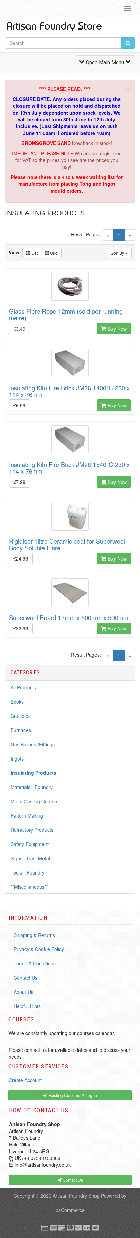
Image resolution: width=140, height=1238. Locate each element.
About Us (23, 991)
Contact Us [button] (72, 1180)
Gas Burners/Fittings (33, 744)
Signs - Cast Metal (30, 858)
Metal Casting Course (34, 801)
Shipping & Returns (34, 934)
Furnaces (21, 730)
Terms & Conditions (35, 963)
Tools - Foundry (28, 872)
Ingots (17, 758)
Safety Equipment (30, 844)
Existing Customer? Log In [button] (72, 1095)
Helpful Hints (27, 1006)
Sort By (118, 253)
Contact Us (25, 977)
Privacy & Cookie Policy (39, 949)
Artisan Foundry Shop (76, 1195)
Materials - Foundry (32, 787)
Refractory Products (32, 829)
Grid (53, 253)
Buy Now (116, 328)
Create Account (25, 1080)
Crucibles (21, 715)
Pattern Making (27, 815)
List (34, 253)
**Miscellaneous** (29, 886)
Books (17, 701)
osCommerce (70, 1209)
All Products (23, 687)
